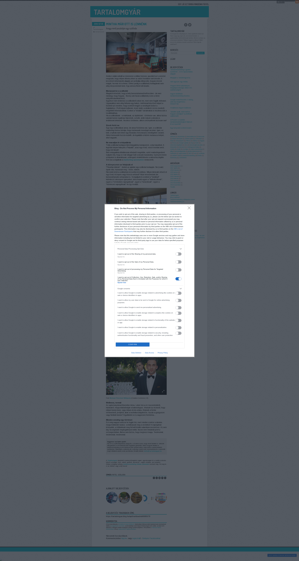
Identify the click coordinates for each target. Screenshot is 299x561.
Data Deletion (136, 353)
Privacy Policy (163, 353)
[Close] (190, 208)
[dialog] (149, 280)
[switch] (178, 254)
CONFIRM (132, 344)
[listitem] (149, 249)
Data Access (149, 353)
